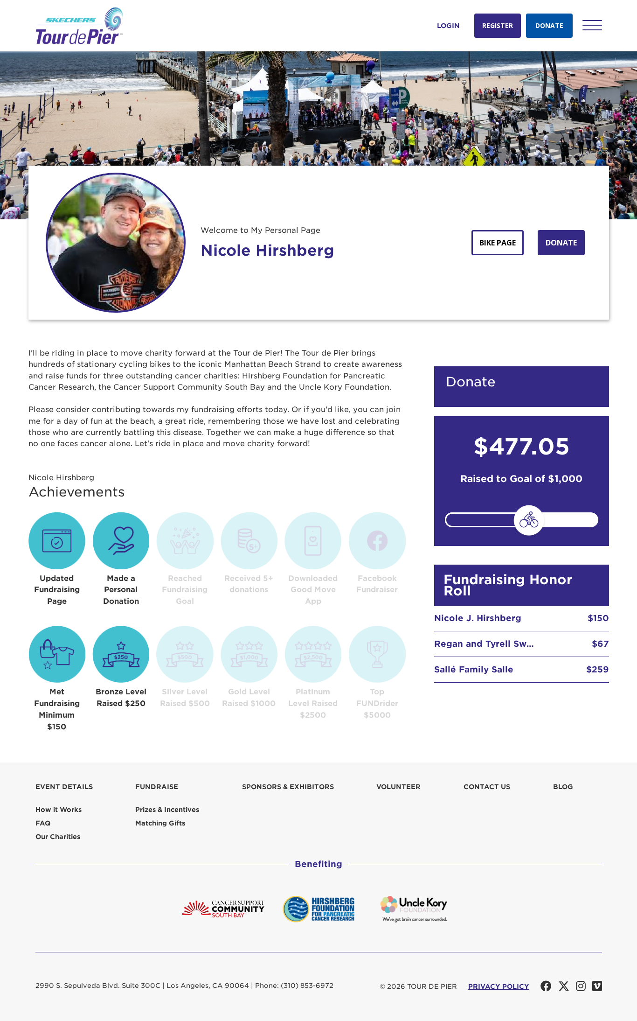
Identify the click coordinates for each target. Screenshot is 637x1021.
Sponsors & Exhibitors (288, 786)
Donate (549, 25)
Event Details (64, 786)
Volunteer (398, 786)
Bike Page (497, 243)
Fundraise (156, 786)
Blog (563, 786)
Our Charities (57, 836)
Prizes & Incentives (167, 809)
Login (448, 25)
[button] (592, 25)
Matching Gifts (160, 823)
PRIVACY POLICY (498, 986)
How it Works (58, 809)
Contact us (487, 786)
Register (497, 25)
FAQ (42, 823)
